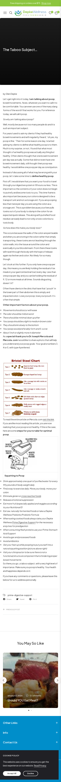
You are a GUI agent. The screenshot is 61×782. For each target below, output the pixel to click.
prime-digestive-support (20, 595)
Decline (30, 773)
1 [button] (28, 710)
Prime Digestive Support (24, 522)
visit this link (48, 419)
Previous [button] (3, 680)
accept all (11, 773)
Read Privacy (40, 765)
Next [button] (57, 680)
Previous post (13, 609)
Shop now (46, 3)
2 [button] (31, 710)
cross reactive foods (31, 496)
